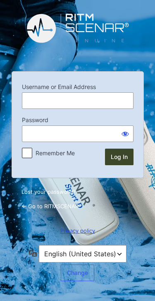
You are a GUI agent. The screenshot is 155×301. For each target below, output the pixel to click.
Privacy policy (77, 230)
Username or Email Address (59, 86)
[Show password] (125, 133)
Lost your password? (48, 191)
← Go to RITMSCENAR (50, 206)
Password (35, 119)
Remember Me (55, 153)
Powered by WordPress (78, 34)
